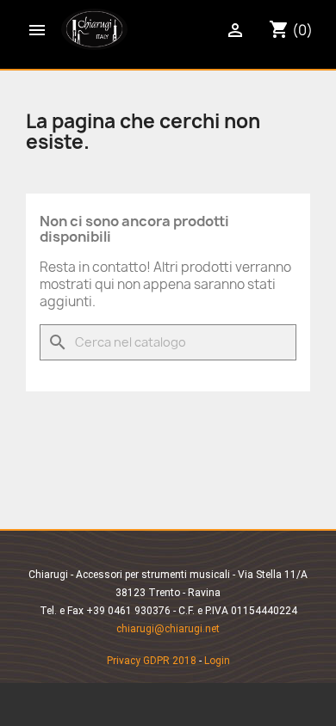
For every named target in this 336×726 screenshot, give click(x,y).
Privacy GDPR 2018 (151, 661)
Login (217, 661)
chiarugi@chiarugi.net (168, 629)
